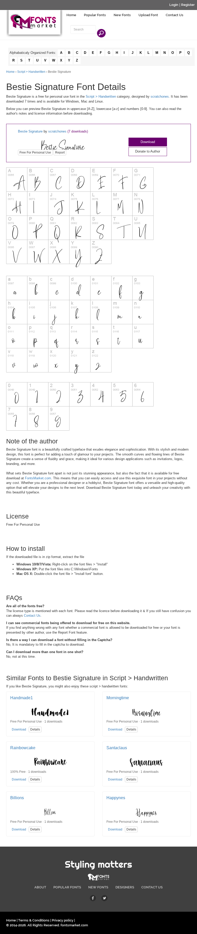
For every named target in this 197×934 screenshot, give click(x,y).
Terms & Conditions (34, 920)
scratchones (160, 96)
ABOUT (40, 887)
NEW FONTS (98, 887)
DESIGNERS (124, 887)
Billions (17, 798)
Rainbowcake (22, 748)
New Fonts (122, 15)
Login (173, 5)
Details (35, 729)
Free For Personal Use (35, 152)
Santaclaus (116, 748)
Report (60, 152)
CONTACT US (152, 887)
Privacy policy (62, 920)
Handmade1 (21, 698)
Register (188, 5)
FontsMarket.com (38, 478)
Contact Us (174, 15)
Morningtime (117, 698)
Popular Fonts (95, 15)
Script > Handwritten (31, 72)
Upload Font (148, 15)
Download (148, 142)
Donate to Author (147, 151)
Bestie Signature (30, 131)
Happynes (115, 798)
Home (71, 15)
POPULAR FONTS (67, 887)
